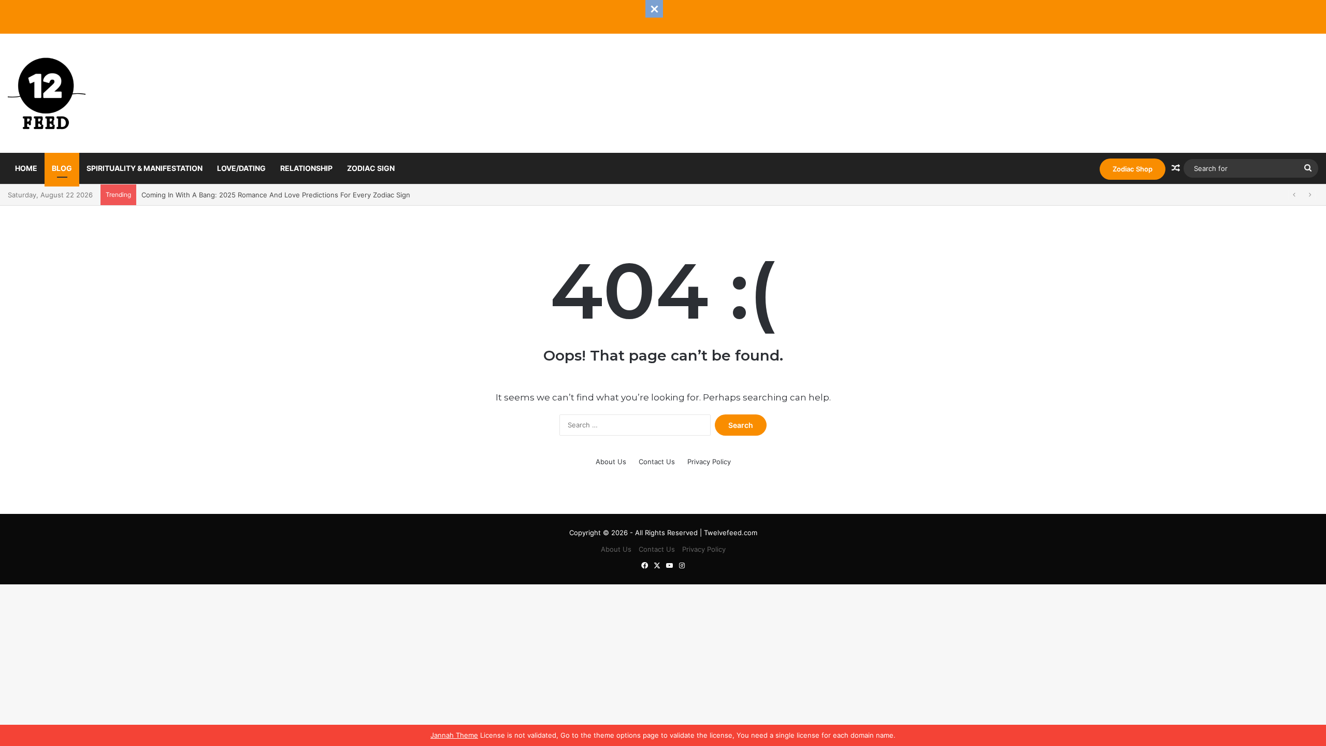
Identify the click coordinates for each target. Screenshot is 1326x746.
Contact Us (657, 461)
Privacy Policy (709, 461)
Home (26, 168)
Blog (62, 168)
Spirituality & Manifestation (145, 168)
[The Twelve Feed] (46, 93)
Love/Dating (241, 168)
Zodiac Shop (1132, 169)
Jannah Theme (454, 735)
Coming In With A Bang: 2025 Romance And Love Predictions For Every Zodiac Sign (275, 195)
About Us (611, 461)
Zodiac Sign (371, 168)
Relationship (306, 168)
